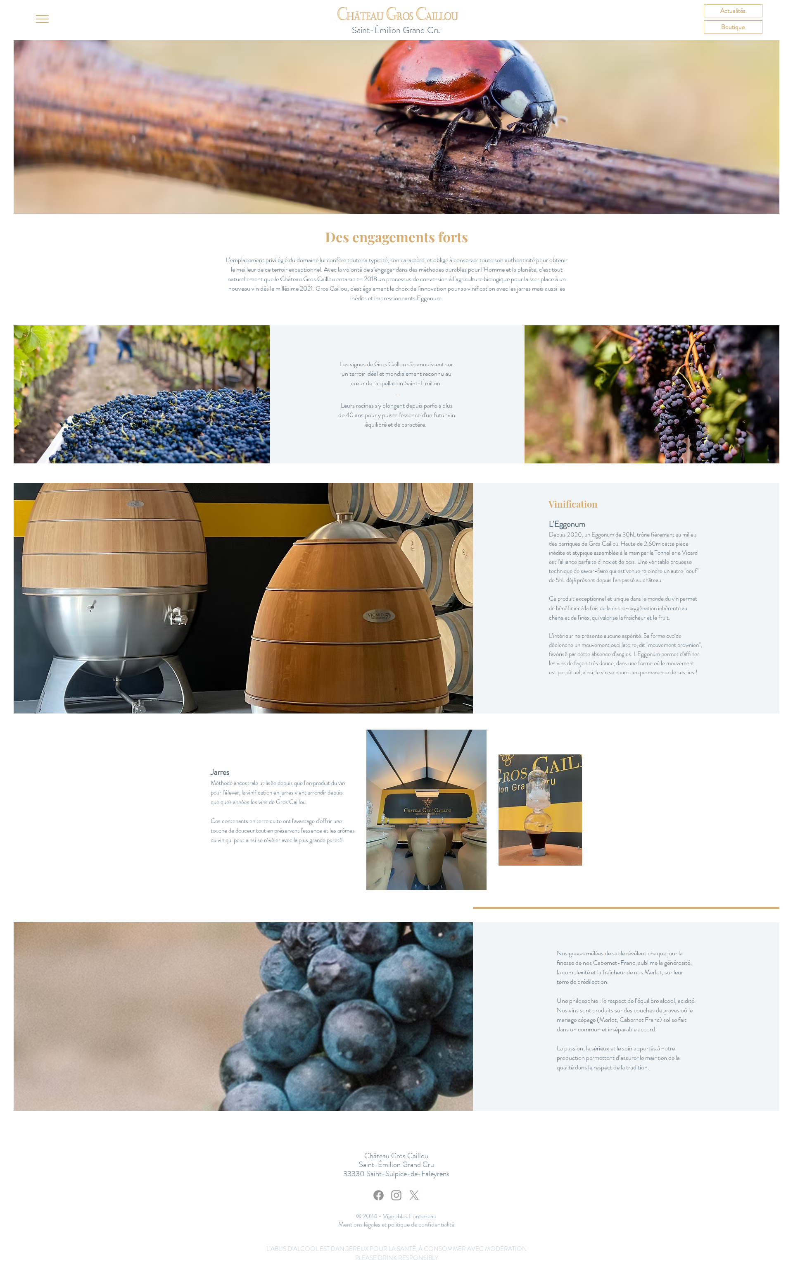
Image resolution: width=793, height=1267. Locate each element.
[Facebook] (378, 1195)
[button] (42, 19)
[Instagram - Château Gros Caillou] (396, 1195)
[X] (414, 1195)
